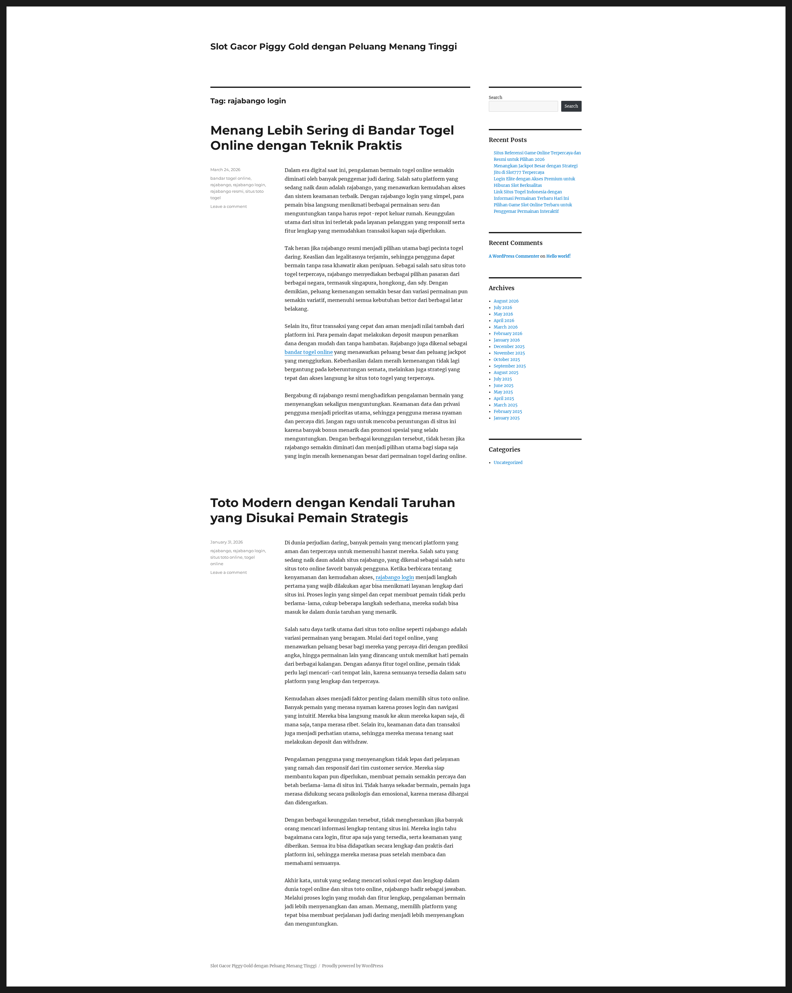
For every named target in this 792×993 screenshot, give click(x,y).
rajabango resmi (226, 191)
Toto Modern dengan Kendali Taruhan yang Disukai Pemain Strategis (332, 510)
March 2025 (506, 405)
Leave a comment (228, 206)
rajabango (220, 184)
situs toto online (226, 557)
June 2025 (504, 385)
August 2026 (506, 301)
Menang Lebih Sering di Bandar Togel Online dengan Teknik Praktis (332, 138)
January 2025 (507, 418)
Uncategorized (508, 462)
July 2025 (503, 379)
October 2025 (507, 359)
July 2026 (503, 307)
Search (495, 97)
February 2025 (508, 411)
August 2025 (506, 372)
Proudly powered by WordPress (352, 966)
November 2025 (509, 353)
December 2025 (509, 346)
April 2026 (504, 320)
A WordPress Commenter (514, 256)
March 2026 (506, 327)
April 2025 (504, 398)
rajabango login (249, 184)
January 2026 (507, 340)
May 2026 (503, 314)
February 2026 (508, 333)
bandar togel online (309, 352)
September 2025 (510, 366)
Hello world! (558, 256)
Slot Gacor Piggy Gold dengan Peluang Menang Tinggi (333, 46)
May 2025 (503, 392)
